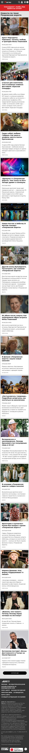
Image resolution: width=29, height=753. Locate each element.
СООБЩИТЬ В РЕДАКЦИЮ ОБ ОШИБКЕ (13, 697)
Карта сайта (5, 694)
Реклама (4, 684)
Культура (5, 372)
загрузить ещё (15, 673)
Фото (4, 292)
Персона (5, 59)
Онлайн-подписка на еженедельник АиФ (8, 687)
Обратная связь (6, 692)
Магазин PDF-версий (18, 690)
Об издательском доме (17, 684)
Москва (4, 110)
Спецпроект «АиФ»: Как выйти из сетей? (14, 7)
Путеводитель (18, 692)
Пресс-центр (5, 690)
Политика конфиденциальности (11, 744)
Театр (4, 243)
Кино (4, 415)
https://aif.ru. (17, 742)
